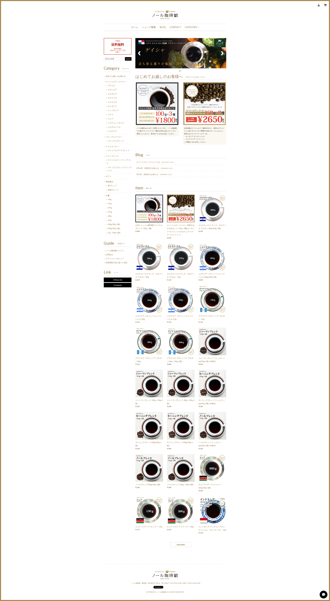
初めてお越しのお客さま (116, 76)
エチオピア (112, 94)
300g (110, 216)
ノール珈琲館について (115, 251)
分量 (108, 196)
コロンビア (112, 90)
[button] (192, 27)
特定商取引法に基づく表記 (116, 263)
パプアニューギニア (116, 123)
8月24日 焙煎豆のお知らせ (147, 168)
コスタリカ (112, 102)
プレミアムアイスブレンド (119, 150)
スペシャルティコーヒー (116, 82)
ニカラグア (112, 131)
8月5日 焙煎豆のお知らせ (147, 174)
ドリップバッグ (112, 156)
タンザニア (112, 106)
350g (110, 220)
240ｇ (110, 208)
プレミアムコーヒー (114, 137)
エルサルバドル (114, 127)
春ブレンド (112, 186)
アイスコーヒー (112, 147)
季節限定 (109, 182)
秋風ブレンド (113, 190)
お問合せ (109, 255)
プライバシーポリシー (115, 259)
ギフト (108, 176)
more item (181, 544)
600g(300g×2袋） (114, 228)
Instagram (118, 285)
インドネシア (113, 110)
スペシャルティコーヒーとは (148, 162)
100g (110, 199)
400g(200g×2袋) (114, 224)
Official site (117, 280)
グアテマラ (112, 98)
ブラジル (111, 86)
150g (110, 204)
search (128, 59)
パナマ (110, 115)
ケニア (110, 119)
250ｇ (110, 212)
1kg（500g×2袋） (115, 233)
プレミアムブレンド (116, 141)
